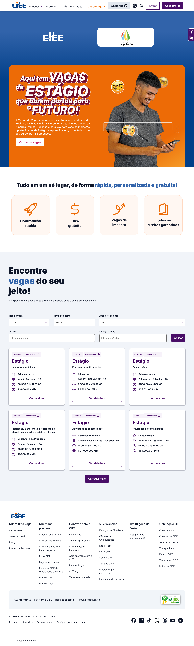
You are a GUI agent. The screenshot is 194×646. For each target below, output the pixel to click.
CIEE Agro (74, 571)
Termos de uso (45, 622)
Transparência (166, 548)
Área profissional (108, 316)
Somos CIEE (105, 557)
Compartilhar (30, 354)
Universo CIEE (167, 566)
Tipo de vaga (16, 316)
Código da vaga (107, 331)
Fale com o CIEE (43, 599)
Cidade (12, 331)
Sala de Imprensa (168, 542)
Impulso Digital (77, 565)
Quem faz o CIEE (168, 536)
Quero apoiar (108, 524)
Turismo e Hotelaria (79, 577)
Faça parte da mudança (112, 579)
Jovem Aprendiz (18, 536)
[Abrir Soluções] (41, 6)
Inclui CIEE (105, 551)
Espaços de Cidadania (111, 530)
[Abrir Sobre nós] (60, 6)
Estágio (13, 542)
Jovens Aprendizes (79, 540)
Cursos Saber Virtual (50, 534)
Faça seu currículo (49, 562)
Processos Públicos (19, 548)
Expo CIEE (45, 556)
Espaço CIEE (166, 554)
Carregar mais (97, 478)
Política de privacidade (21, 622)
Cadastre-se (15, 530)
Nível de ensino (62, 316)
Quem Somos (166, 530)
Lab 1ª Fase (105, 545)
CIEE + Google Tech (50, 546)
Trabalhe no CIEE (168, 560)
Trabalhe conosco (64, 599)
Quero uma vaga (20, 524)
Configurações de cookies (70, 622)
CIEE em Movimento (50, 540)
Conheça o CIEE (170, 524)
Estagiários (75, 534)
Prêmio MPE (45, 577)
